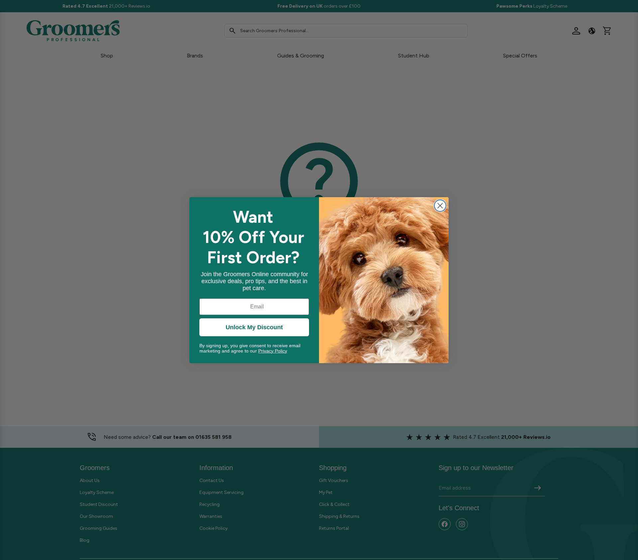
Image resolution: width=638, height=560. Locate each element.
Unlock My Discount (254, 327)
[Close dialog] (440, 205)
